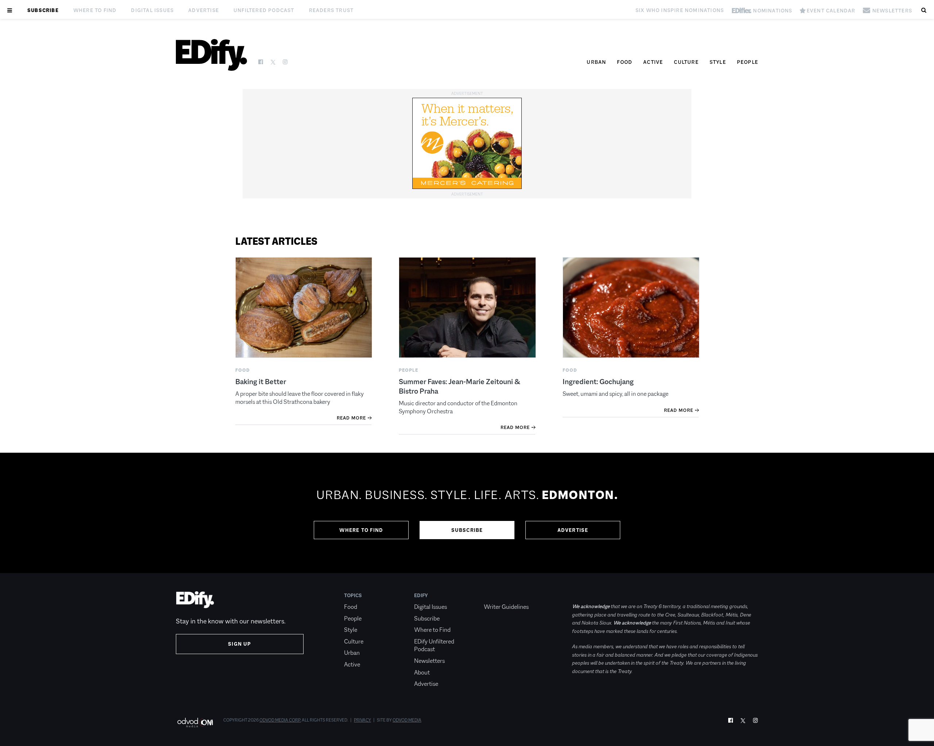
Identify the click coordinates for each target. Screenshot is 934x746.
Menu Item (497, 595)
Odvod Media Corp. (280, 720)
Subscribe (43, 10)
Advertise (203, 10)
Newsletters (429, 661)
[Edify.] (211, 55)
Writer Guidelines (506, 607)
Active (653, 62)
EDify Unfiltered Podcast (434, 645)
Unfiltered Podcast (264, 10)
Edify (421, 595)
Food (624, 62)
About (422, 672)
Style (718, 62)
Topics (353, 595)
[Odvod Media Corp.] (195, 722)
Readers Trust (331, 10)
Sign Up (239, 644)
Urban (596, 62)
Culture (686, 62)
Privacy (362, 720)
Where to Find (95, 10)
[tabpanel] (467, 513)
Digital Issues (152, 10)
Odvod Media (407, 720)
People (747, 62)
